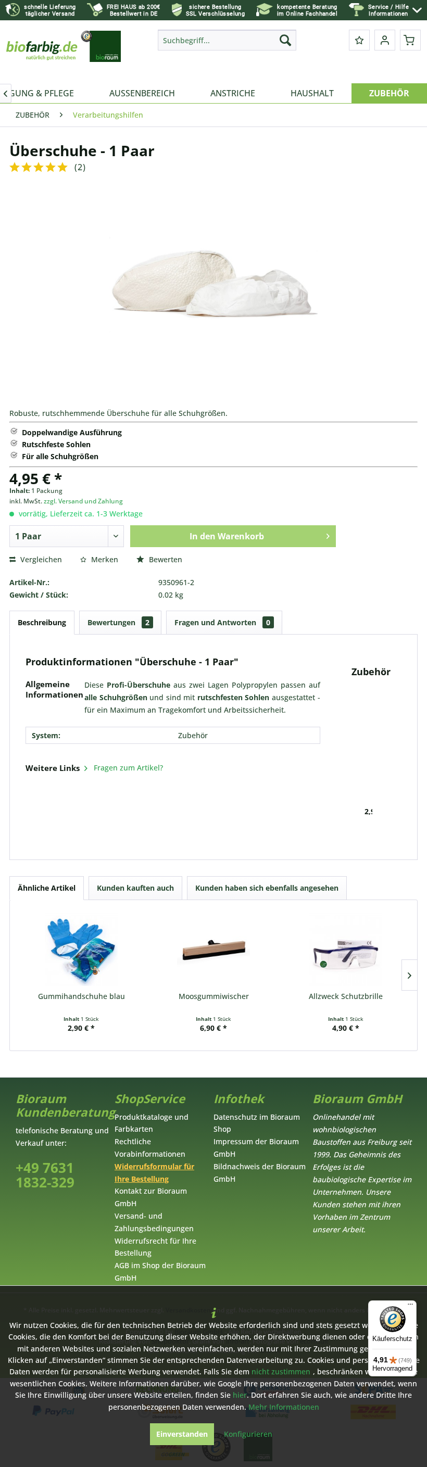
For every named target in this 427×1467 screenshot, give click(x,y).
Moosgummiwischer (214, 996)
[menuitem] (395, 10)
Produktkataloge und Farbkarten (152, 1123)
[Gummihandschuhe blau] (81, 949)
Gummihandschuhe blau (81, 996)
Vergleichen (40, 559)
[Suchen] (285, 40)
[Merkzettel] (359, 40)
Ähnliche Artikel (47, 888)
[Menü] (410, 1306)
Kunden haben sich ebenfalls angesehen (266, 888)
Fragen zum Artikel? (127, 768)
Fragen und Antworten (222, 622)
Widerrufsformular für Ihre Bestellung (154, 1172)
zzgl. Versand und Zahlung (83, 501)
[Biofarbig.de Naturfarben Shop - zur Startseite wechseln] (64, 54)
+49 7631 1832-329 (45, 1175)
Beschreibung (42, 622)
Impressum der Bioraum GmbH (256, 1147)
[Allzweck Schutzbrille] (345, 949)
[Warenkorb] (410, 40)
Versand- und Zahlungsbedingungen (154, 1222)
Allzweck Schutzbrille (346, 996)
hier (240, 1395)
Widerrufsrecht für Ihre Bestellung (155, 1247)
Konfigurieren (248, 1434)
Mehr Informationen (283, 1407)
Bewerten (164, 559)
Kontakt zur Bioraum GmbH (151, 1197)
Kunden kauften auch (135, 888)
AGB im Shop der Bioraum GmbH (160, 1271)
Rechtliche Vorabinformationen (150, 1147)
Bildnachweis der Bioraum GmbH (260, 1172)
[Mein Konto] (384, 40)
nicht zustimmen (281, 1371)
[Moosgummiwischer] (213, 949)
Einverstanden (182, 1434)
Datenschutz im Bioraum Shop (257, 1123)
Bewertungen (118, 622)
